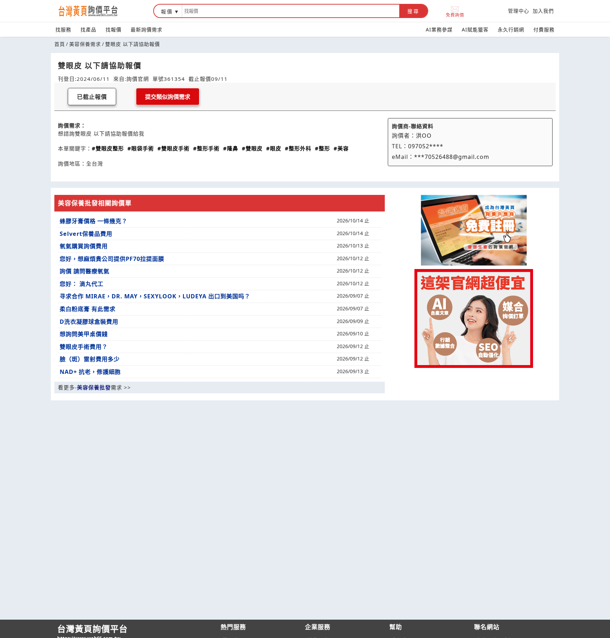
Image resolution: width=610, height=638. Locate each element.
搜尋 (413, 11)
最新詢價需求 (146, 29)
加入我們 (543, 10)
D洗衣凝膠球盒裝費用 (89, 322)
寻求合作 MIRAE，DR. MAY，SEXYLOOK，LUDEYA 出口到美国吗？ (155, 296)
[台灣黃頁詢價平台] (95, 11)
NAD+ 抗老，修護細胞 (90, 372)
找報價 (113, 29)
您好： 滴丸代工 (81, 284)
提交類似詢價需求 (167, 97)
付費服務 (544, 29)
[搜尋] (290, 11)
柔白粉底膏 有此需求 (87, 309)
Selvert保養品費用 (86, 234)
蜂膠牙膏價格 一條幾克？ (93, 221)
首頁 (59, 44)
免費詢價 (455, 14)
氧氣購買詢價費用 (84, 246)
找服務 (63, 29)
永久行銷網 (511, 29)
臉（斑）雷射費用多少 (90, 359)
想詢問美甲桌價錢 (84, 334)
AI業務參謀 (439, 29)
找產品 (88, 29)
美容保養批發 (94, 387)
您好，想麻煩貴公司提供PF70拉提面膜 (112, 259)
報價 (167, 11)
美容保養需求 (85, 44)
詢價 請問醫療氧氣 (84, 271)
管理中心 (518, 10)
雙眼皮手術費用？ (84, 347)
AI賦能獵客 (475, 29)
